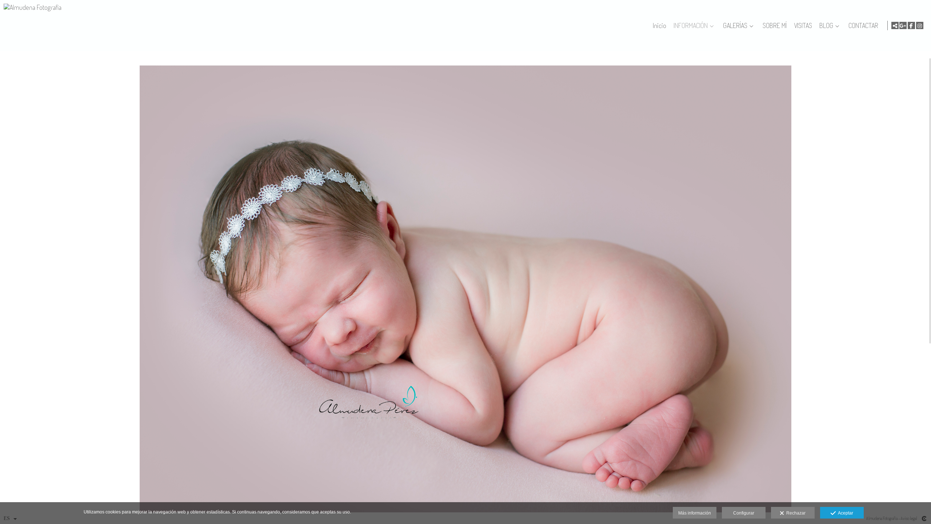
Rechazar (795, 513)
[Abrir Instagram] (919, 25)
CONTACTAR (863, 25)
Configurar (743, 513)
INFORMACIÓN (691, 25)
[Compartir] (895, 25)
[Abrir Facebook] (911, 25)
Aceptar (844, 513)
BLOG (826, 25)
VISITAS (803, 25)
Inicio (659, 25)
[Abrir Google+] (903, 25)
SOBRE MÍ (775, 25)
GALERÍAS (735, 25)
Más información (694, 513)
